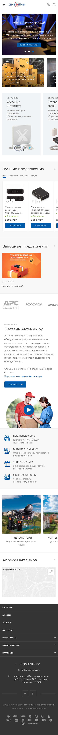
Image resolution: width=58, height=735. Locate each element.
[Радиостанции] (21, 514)
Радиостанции (21, 537)
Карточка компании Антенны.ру (23, 376)
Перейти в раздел (54, 560)
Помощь (8, 653)
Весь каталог (54, 169)
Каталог (7, 607)
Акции (6, 615)
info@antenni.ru (31, 670)
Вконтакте (25, 693)
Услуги (6, 622)
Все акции (54, 246)
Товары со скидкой (12, 286)
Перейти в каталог (29, 45)
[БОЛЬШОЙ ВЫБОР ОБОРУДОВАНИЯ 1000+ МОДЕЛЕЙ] (23, 72)
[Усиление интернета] (21, 138)
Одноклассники (33, 693)
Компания (9, 637)
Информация (11, 645)
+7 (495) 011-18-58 (30, 664)
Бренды (7, 630)
